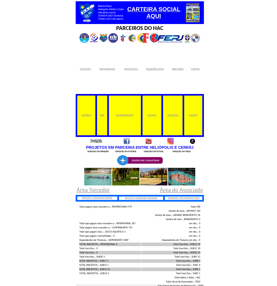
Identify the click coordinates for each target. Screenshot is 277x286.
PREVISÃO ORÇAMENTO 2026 (183, 198)
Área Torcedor (93, 190)
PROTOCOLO (131, 69)
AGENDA (86, 115)
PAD (102, 115)
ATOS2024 (172, 115)
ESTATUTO (85, 69)
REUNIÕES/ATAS (155, 69)
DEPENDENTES (107, 69)
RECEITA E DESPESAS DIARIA (97, 198)
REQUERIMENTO (125, 115)
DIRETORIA (178, 69)
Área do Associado (181, 190)
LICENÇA (151, 115)
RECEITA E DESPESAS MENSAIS (141, 198)
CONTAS (195, 69)
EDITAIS (193, 115)
